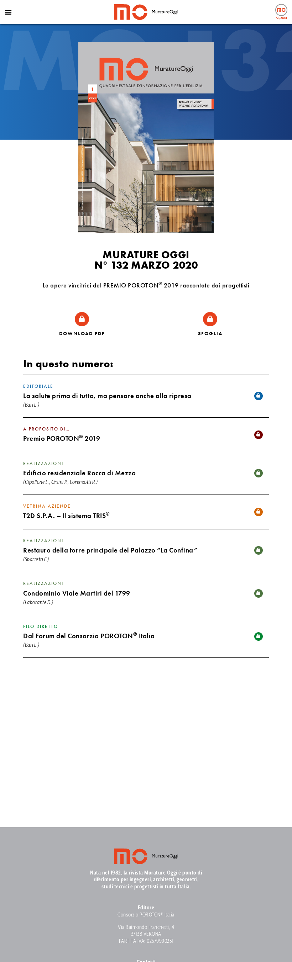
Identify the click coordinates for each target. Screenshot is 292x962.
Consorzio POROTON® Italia (146, 915)
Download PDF (82, 333)
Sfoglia (210, 333)
